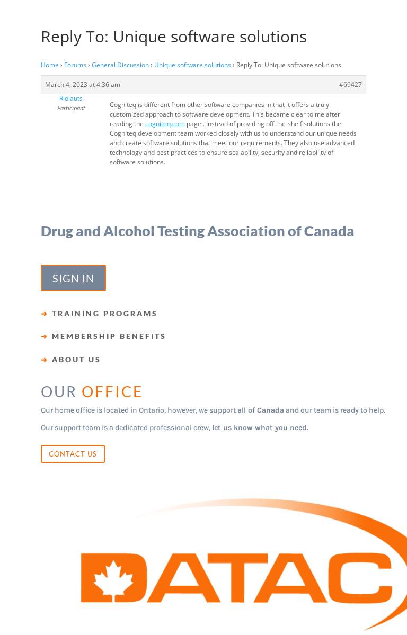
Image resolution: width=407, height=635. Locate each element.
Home (50, 64)
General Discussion (120, 64)
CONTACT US (73, 454)
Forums (75, 64)
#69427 (350, 84)
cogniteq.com (165, 123)
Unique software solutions (192, 64)
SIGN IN (73, 278)
